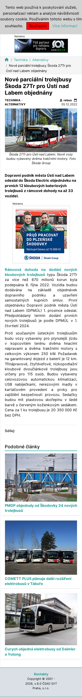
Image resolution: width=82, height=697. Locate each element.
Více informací (64, 26)
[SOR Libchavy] (41, 45)
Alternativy (40, 60)
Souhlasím (37, 26)
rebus (65, 100)
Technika (21, 60)
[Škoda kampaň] (41, 234)
